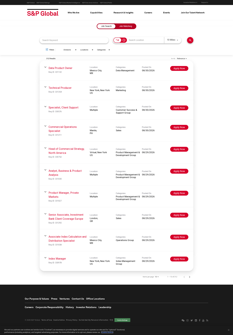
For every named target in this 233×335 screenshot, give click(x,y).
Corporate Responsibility (50, 307)
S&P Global (31, 3)
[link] (116, 70)
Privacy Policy (71, 320)
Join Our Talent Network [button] (193, 12)
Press (54, 298)
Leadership (105, 307)
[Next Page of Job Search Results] (189, 277)
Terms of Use (46, 320)
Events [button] (166, 12)
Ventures (64, 298)
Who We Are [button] (73, 12)
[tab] (73, 12)
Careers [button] (148, 12)
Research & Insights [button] (123, 12)
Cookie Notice (59, 320)
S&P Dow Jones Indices (90, 3)
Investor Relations (86, 307)
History (70, 307)
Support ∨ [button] (204, 2)
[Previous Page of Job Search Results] (184, 277)
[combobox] (74, 40)
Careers (29, 307)
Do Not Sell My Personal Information (93, 320)
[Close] (229, 330)
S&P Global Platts (106, 3)
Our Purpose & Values (37, 298)
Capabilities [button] (96, 12)
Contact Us (78, 298)
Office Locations (95, 298)
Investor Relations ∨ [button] (190, 2)
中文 (111, 320)
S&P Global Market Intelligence (69, 3)
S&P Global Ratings (43, 3)
